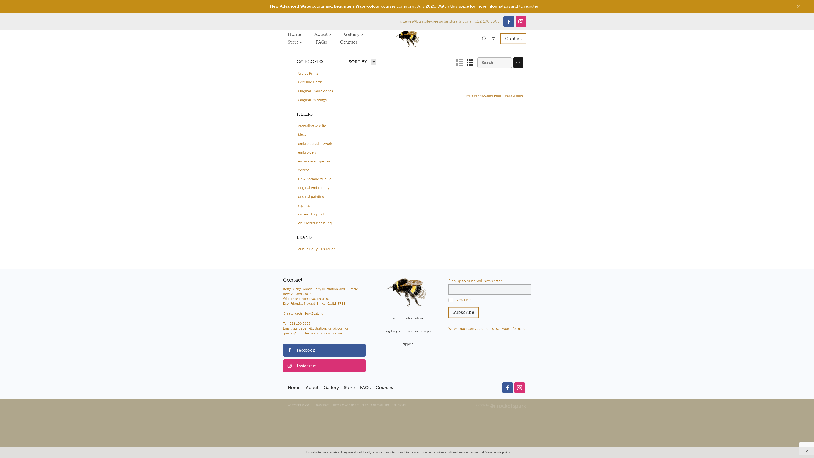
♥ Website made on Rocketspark (384, 404)
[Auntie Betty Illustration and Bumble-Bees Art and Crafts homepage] (407, 38)
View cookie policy (497, 452)
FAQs (321, 42)
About (321, 34)
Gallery (352, 34)
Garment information (407, 318)
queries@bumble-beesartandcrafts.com (435, 21)
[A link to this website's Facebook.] (508, 21)
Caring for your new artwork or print (407, 331)
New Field (464, 300)
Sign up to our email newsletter (475, 281)
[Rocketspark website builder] (501, 406)
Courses (349, 42)
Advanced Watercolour (302, 6)
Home (294, 34)
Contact (513, 38)
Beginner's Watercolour (357, 6)
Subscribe (463, 312)
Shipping (407, 344)
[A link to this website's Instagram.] (521, 21)
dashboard (322, 404)
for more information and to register (504, 6)
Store (294, 42)
